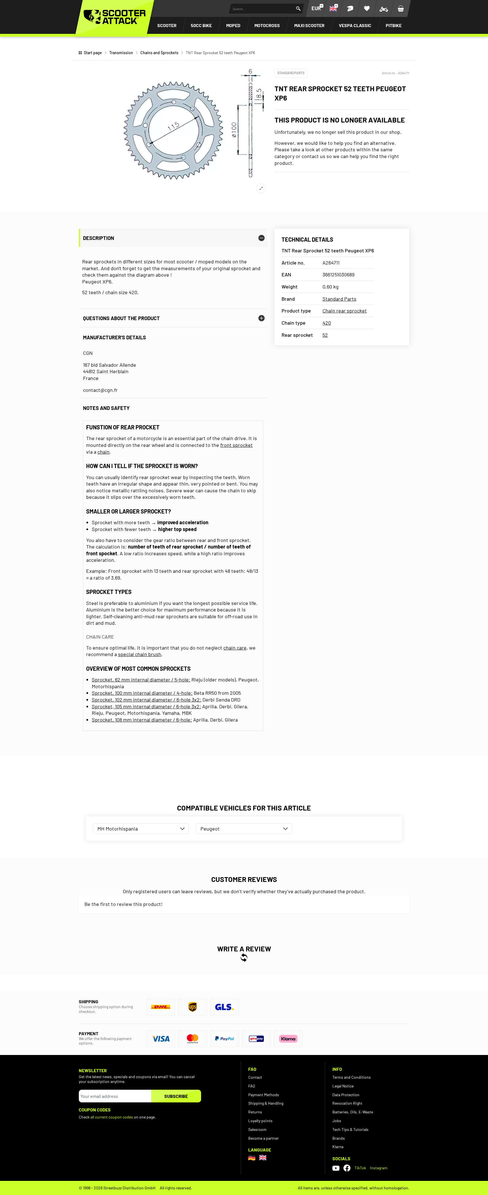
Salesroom (257, 1129)
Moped (233, 25)
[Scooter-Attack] (115, 17)
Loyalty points (260, 1120)
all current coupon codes (111, 1117)
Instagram (378, 1167)
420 (327, 323)
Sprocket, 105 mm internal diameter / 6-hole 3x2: (146, 706)
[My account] (349, 8)
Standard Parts (290, 73)
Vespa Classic (355, 25)
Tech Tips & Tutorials (350, 1129)
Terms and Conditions (351, 1077)
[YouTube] (335, 1168)
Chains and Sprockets (159, 52)
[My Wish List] (366, 8)
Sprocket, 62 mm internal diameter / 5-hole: (141, 679)
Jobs (336, 1120)
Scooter (167, 25)
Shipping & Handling (265, 1103)
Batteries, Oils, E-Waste (352, 1111)
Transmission (121, 52)
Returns (255, 1111)
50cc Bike (201, 25)
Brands (338, 1138)
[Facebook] (346, 1168)
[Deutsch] (251, 1158)
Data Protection (346, 1094)
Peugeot (210, 828)
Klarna (337, 1146)
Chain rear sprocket (345, 310)
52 (325, 335)
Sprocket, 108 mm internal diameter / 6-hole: (142, 719)
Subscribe (176, 1096)
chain (103, 452)
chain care (235, 648)
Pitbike (394, 25)
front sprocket (236, 445)
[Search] (298, 9)
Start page (93, 52)
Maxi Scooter (309, 25)
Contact (255, 1077)
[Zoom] (261, 188)
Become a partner (263, 1138)
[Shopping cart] (400, 8)
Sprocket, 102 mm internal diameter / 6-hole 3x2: (146, 699)
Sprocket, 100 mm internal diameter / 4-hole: (142, 693)
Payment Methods (263, 1094)
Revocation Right (347, 1103)
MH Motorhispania (117, 828)
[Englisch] (262, 1158)
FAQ (251, 1085)
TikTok (360, 1167)
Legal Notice (343, 1085)
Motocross (267, 25)
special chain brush (139, 654)
